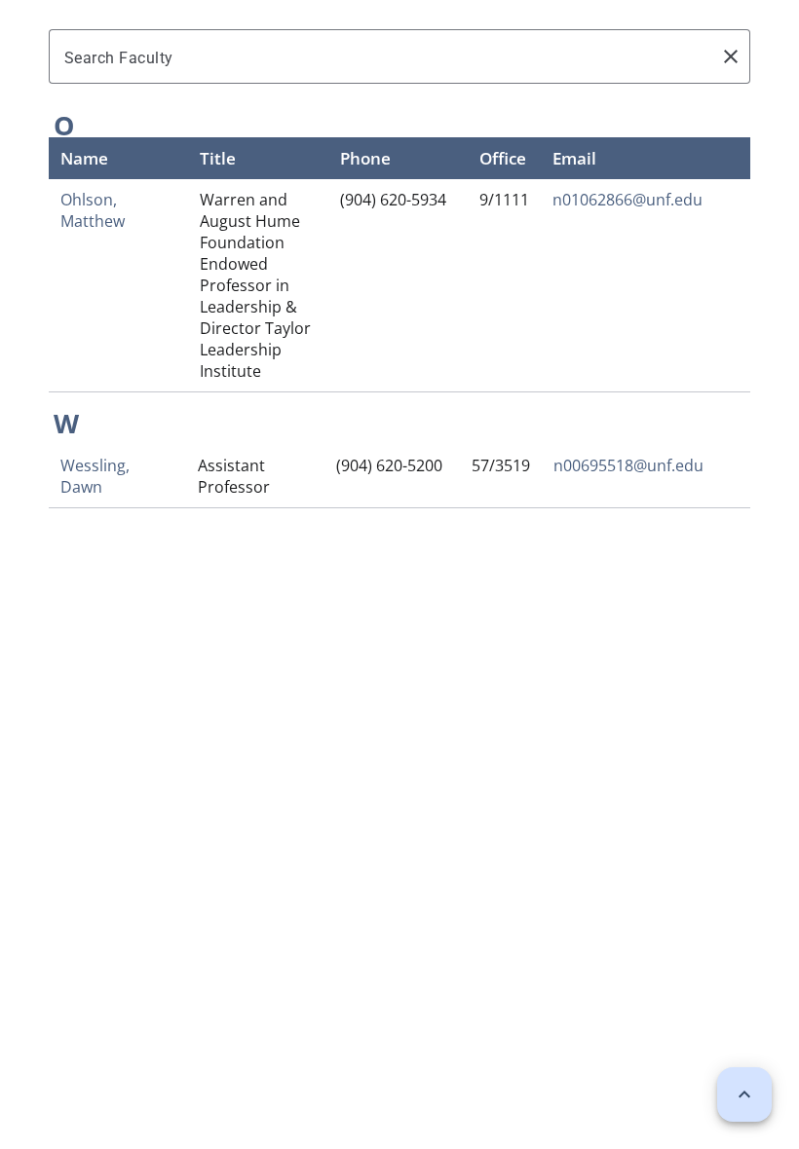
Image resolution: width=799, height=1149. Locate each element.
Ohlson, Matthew (92, 210)
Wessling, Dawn (95, 476)
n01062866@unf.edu (627, 199)
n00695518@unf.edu (628, 465)
